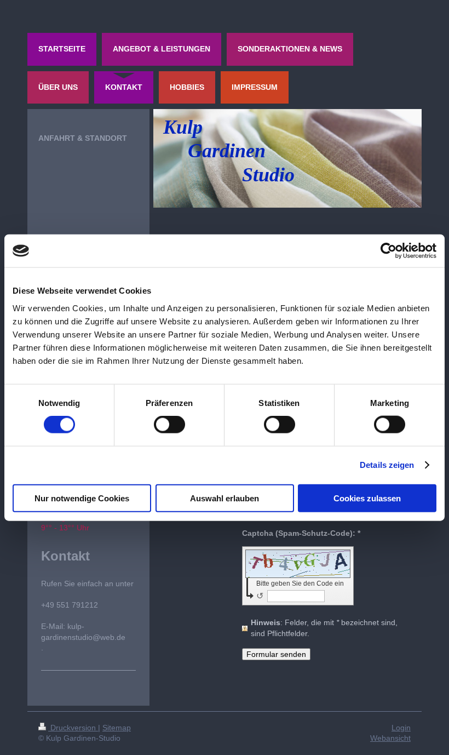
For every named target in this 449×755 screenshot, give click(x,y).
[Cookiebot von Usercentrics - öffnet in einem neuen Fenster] (388, 251)
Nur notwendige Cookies (81, 497)
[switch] (169, 424)
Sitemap (116, 727)
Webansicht (390, 738)
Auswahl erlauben (224, 497)
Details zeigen (387, 465)
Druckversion (73, 727)
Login (401, 727)
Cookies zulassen (367, 497)
